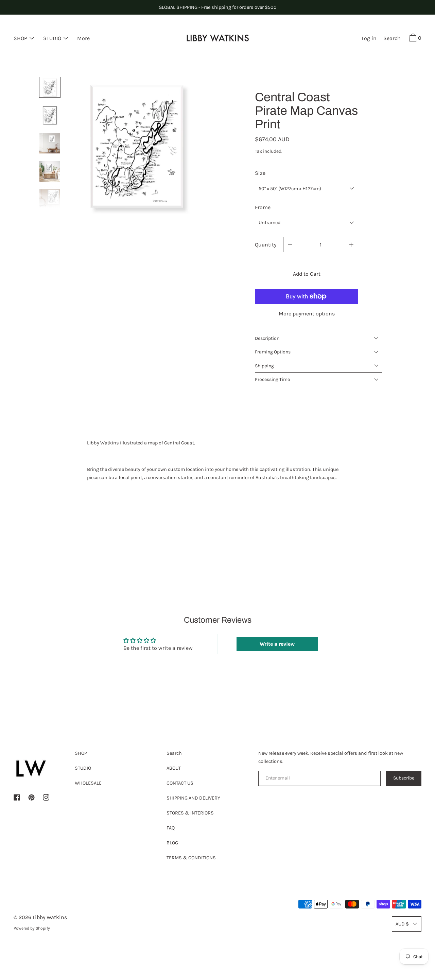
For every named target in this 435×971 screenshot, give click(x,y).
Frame (263, 207)
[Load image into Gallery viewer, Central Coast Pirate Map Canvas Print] (49, 87)
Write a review (277, 644)
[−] (289, 244)
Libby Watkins (50, 917)
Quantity (265, 244)
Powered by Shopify (32, 928)
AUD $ (402, 924)
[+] (351, 244)
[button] (392, 39)
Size (260, 173)
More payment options (307, 313)
